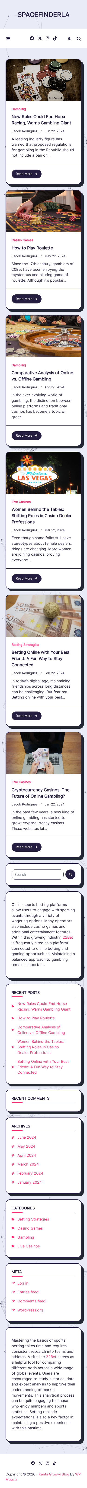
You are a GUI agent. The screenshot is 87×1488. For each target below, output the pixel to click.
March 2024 (28, 1164)
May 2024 (26, 1146)
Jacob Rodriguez (25, 131)
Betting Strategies (25, 645)
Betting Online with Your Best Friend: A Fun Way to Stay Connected (41, 658)
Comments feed (31, 1301)
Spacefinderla (44, 15)
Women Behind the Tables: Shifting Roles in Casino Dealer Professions (42, 515)
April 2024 (26, 1155)
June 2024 (26, 1137)
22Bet (68, 937)
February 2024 (30, 1173)
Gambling (19, 109)
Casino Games (22, 240)
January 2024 (29, 1182)
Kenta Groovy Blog (54, 1474)
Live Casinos (21, 502)
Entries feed (28, 1292)
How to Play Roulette (32, 247)
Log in (22, 1283)
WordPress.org (30, 1310)
